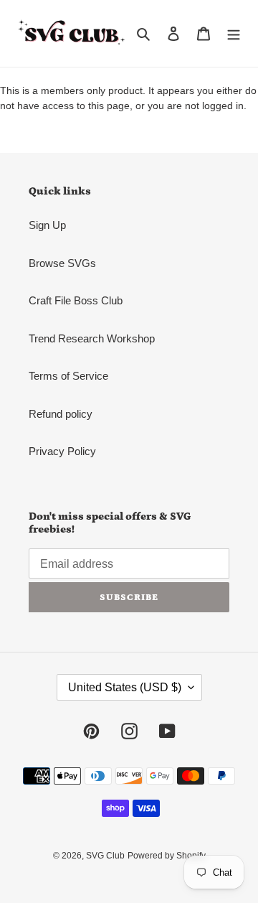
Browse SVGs (62, 263)
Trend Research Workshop (92, 338)
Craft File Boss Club (76, 300)
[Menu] (234, 33)
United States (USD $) (124, 687)
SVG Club (105, 856)
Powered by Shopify (167, 856)
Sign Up (47, 225)
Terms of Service (68, 376)
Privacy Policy (62, 451)
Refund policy (60, 414)
